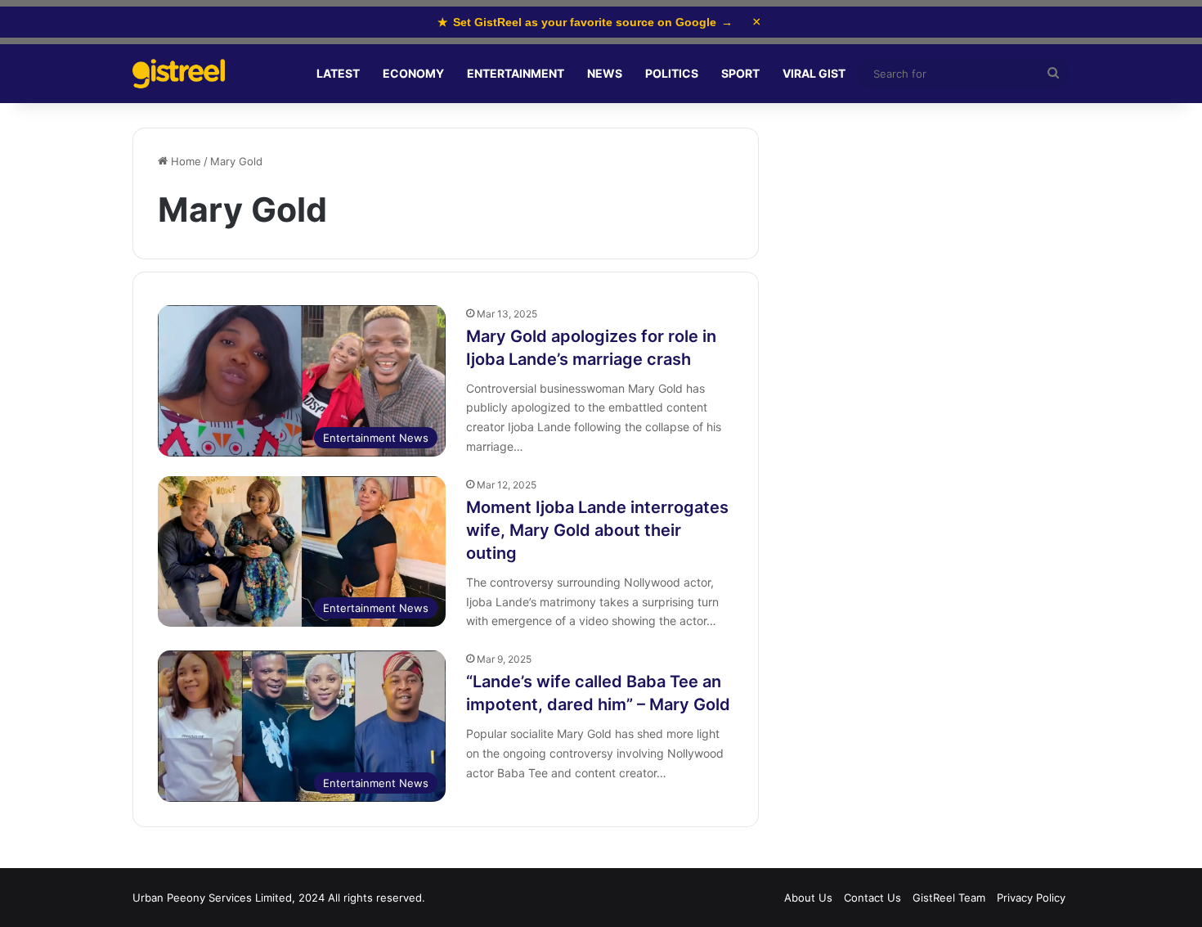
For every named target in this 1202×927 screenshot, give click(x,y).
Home (184, 161)
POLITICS (671, 73)
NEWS (604, 73)
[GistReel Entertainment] (178, 74)
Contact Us (872, 897)
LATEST (338, 73)
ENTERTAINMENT (515, 73)
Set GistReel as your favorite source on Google (585, 22)
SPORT (740, 73)
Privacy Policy (1031, 897)
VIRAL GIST (814, 73)
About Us (808, 897)
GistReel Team (949, 897)
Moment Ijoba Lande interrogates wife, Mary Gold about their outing (597, 530)
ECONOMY (413, 73)
